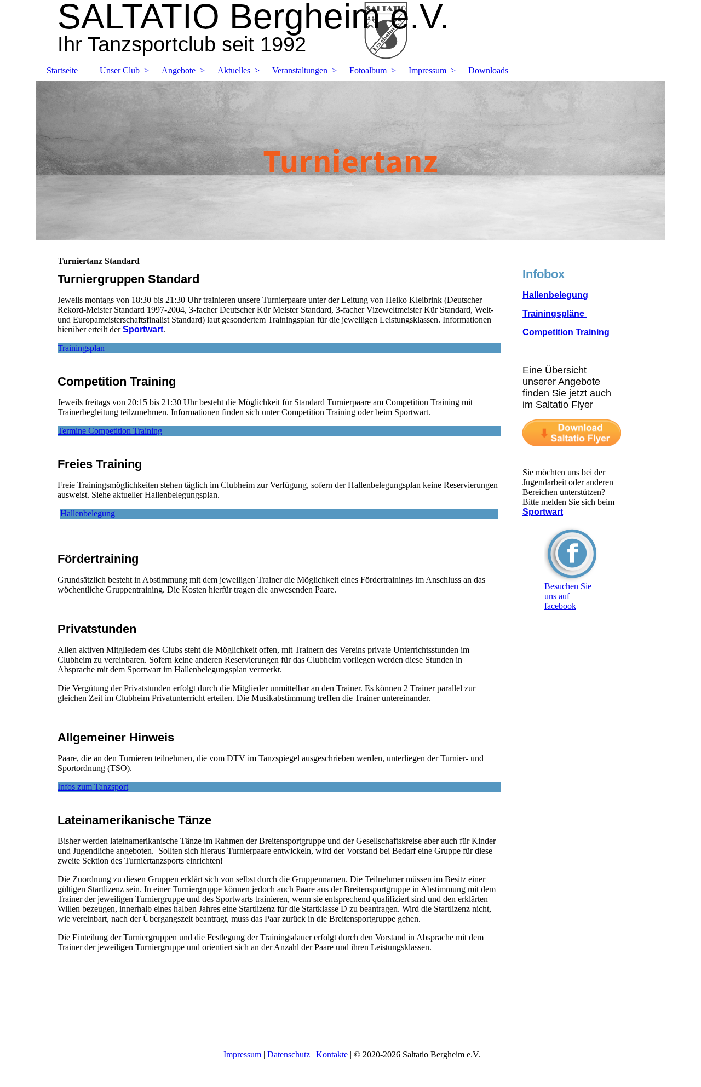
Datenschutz (288, 1054)
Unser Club (120, 70)
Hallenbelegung (555, 295)
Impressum (427, 70)
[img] (350, 160)
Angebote (179, 70)
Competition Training (566, 332)
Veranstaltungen (299, 70)
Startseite (62, 70)
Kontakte (332, 1054)
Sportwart (143, 329)
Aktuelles (233, 70)
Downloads (488, 70)
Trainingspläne (554, 313)
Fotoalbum (368, 70)
